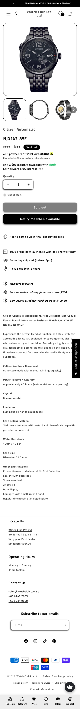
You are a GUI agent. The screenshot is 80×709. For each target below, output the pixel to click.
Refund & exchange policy (58, 676)
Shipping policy (63, 682)
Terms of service (41, 682)
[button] (8, 13)
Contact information (42, 689)
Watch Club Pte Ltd (20, 530)
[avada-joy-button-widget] (70, 687)
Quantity (8, 176)
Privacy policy (20, 682)
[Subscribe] (64, 625)
